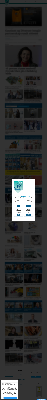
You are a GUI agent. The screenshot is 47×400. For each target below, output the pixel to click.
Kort (18, 214)
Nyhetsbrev (36, 1)
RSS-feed (20, 380)
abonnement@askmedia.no (9, 374)
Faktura (28, 214)
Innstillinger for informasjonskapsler (41, 399)
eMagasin (40, 1)
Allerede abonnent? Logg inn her (23, 196)
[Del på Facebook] (39, 39)
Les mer (21, 384)
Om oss (33, 1)
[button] (6, 267)
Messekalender (21, 376)
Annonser (30, 1)
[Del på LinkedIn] (40, 39)
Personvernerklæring (22, 379)
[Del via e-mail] (41, 39)
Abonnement (27, 1)
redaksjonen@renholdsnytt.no (9, 376)
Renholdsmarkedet (22, 1)
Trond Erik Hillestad (8, 378)
